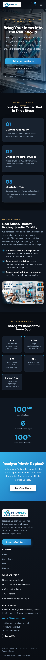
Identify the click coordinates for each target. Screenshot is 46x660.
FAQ (4, 563)
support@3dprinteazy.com (14, 618)
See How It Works (23, 68)
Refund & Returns (23, 656)
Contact (5, 568)
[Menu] (41, 5)
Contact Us (10, 636)
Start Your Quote (23, 488)
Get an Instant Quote (23, 61)
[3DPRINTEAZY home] (12, 4)
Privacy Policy (9, 656)
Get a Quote (7, 559)
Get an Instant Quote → (17, 542)
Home (4, 554)
